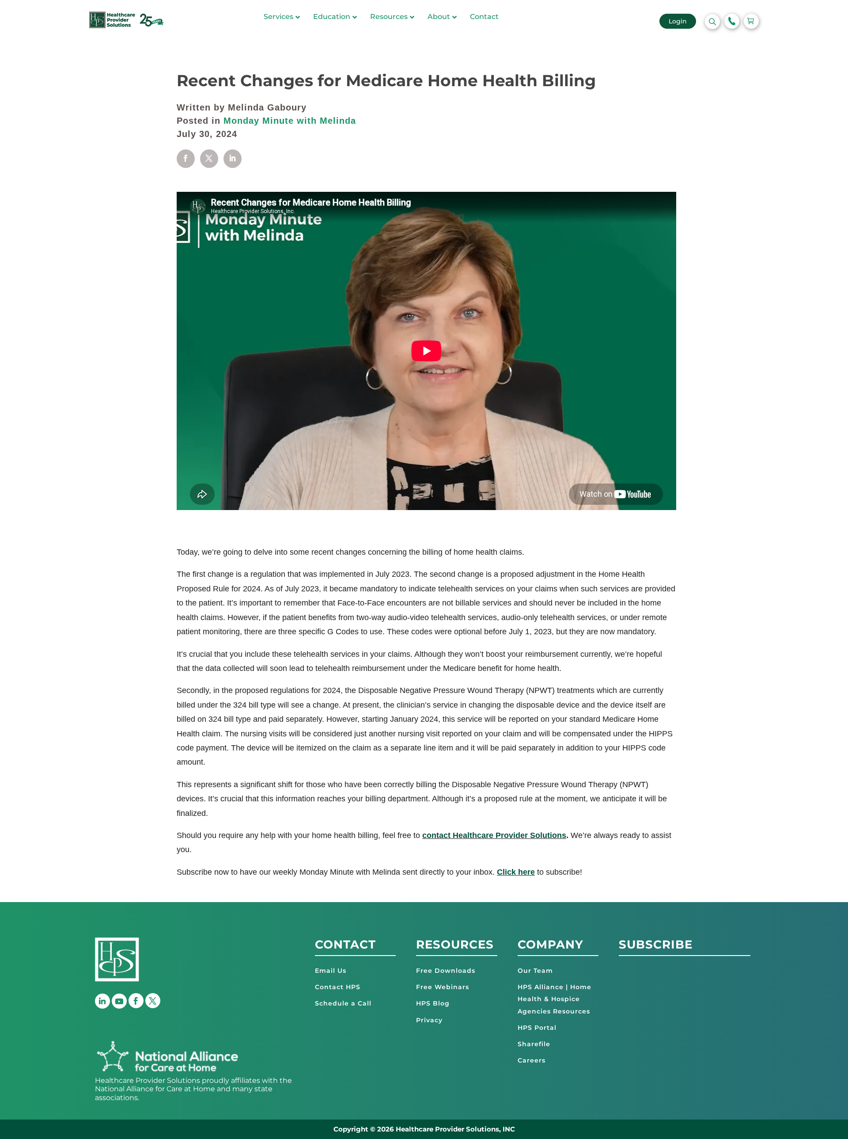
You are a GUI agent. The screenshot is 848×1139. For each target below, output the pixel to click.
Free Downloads (445, 971)
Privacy (429, 1020)
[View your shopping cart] (751, 21)
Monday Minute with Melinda (289, 121)
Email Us (330, 971)
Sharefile (534, 1044)
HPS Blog (433, 1003)
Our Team (535, 971)
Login (678, 21)
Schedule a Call (343, 1003)
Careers (531, 1060)
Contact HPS (337, 987)
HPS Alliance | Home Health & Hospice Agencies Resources (554, 999)
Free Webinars (442, 987)
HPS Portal (537, 1028)
